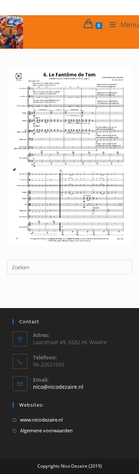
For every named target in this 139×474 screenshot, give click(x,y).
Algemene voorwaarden (46, 430)
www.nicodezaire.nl (41, 419)
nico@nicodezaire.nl (58, 386)
